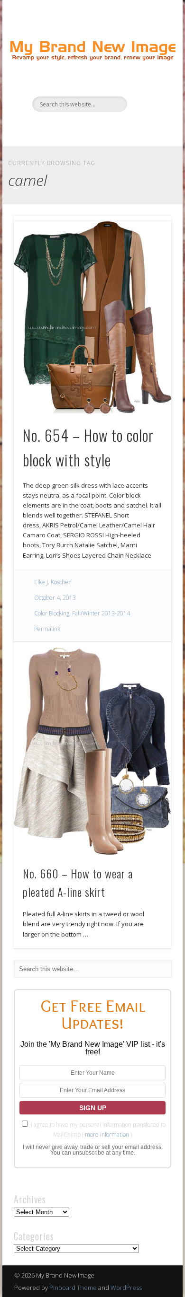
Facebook (62, 127)
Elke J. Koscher (52, 582)
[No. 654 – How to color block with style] (92, 317)
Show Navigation (148, 84)
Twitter (81, 127)
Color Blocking (51, 613)
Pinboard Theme (73, 1287)
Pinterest (101, 127)
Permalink (47, 629)
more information (107, 1134)
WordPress (126, 1287)
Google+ (120, 127)
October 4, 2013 (55, 598)
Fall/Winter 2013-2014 (101, 613)
